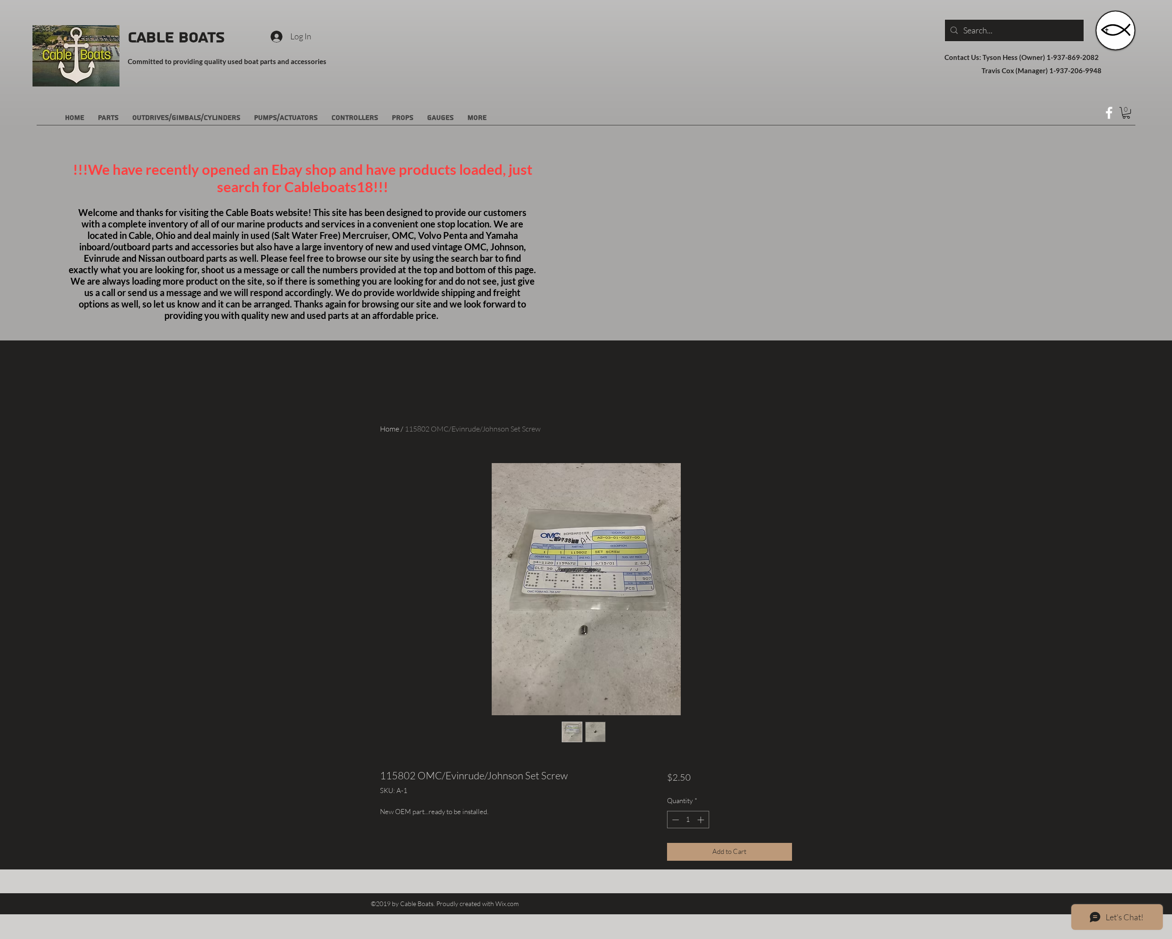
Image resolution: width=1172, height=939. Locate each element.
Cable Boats (176, 37)
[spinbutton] (687, 819)
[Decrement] (674, 819)
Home (389, 428)
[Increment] (701, 819)
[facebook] (1109, 113)
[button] (1126, 113)
